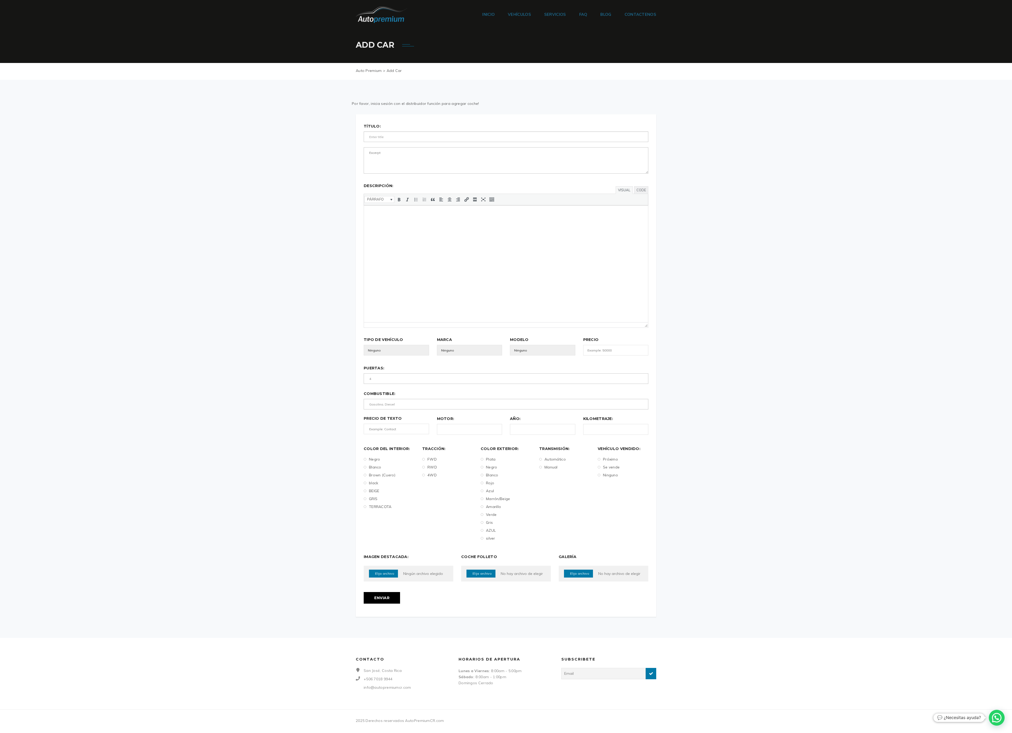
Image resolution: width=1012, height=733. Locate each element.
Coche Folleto (479, 556)
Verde (491, 514)
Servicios (555, 14)
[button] (379, 199)
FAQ (583, 14)
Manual (551, 467)
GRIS (373, 498)
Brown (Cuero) (382, 475)
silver (490, 538)
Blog (605, 14)
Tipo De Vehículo (383, 339)
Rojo (490, 483)
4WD (432, 475)
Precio (591, 339)
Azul (490, 490)
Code (641, 190)
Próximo (610, 459)
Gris (489, 522)
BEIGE (374, 490)
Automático (555, 459)
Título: (372, 126)
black (373, 483)
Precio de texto (383, 418)
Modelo (519, 339)
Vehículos (519, 14)
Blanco (375, 467)
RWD (432, 467)
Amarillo (493, 506)
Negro (374, 459)
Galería (567, 556)
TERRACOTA (380, 506)
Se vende (611, 467)
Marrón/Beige (498, 498)
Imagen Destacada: (386, 556)
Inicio (488, 14)
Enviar (382, 597)
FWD (432, 459)
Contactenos (640, 14)
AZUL (491, 530)
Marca (444, 339)
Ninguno (610, 475)
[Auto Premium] (381, 14)
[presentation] (379, 199)
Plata (491, 459)
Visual (624, 190)
